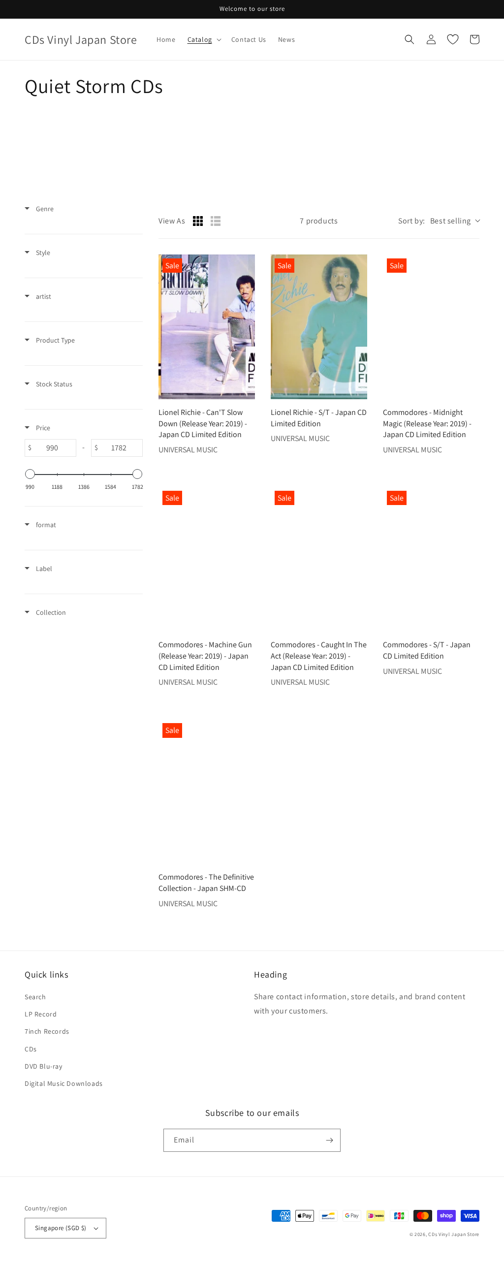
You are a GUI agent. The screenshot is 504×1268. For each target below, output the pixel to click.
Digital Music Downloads (64, 1083)
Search (35, 996)
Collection (50, 612)
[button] (203, 39)
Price (42, 427)
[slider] (30, 474)
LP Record (41, 1014)
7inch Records (47, 1031)
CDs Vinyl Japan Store (453, 1234)
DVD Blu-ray (44, 1066)
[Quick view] (245, 389)
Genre (44, 208)
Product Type (54, 340)
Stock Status (53, 384)
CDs (31, 1049)
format (45, 524)
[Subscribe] (329, 1140)
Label (43, 568)
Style (42, 252)
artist (42, 296)
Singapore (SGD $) (61, 1228)
